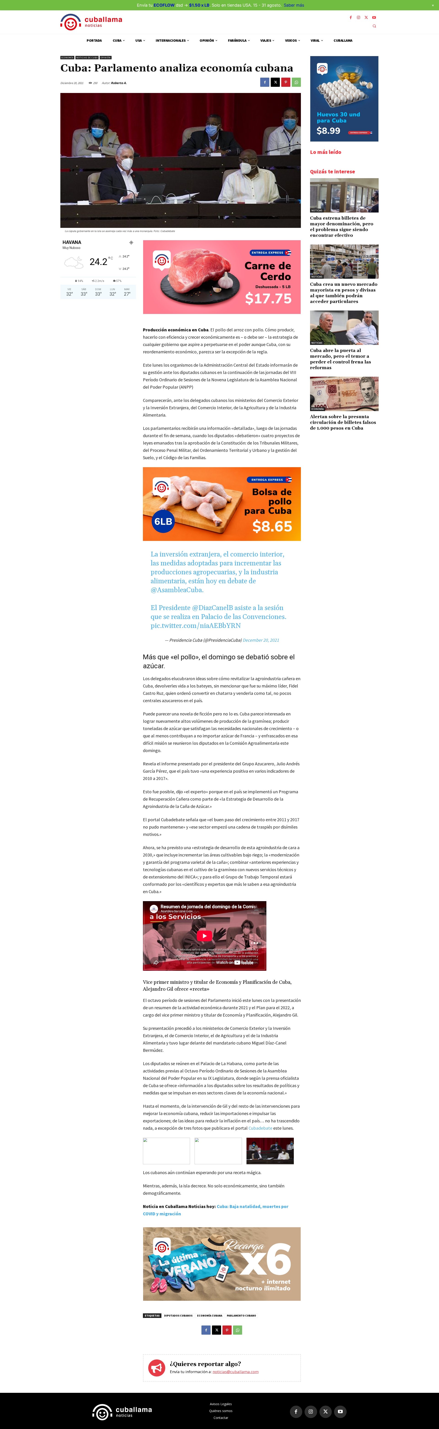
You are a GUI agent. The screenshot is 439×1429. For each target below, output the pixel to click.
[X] (366, 17)
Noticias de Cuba (87, 57)
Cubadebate (260, 1128)
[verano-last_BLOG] (222, 1299)
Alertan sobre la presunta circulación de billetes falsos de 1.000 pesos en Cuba (343, 422)
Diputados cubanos (178, 1315)
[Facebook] (350, 17)
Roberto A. (119, 83)
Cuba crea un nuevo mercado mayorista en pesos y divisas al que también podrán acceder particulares (343, 293)
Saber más (294, 5)
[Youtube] (374, 17)
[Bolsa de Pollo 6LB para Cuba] (222, 504)
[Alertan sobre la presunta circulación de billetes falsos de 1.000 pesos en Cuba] (344, 394)
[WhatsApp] (296, 82)
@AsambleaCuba (176, 590)
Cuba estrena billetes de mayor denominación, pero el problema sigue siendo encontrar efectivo (341, 226)
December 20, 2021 (261, 640)
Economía (67, 57)
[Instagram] (358, 17)
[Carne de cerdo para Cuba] (222, 313)
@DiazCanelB (212, 608)
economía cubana (209, 1315)
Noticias (316, 210)
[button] (374, 26)
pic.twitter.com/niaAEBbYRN (196, 626)
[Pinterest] (285, 82)
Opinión (106, 57)
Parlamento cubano (241, 1315)
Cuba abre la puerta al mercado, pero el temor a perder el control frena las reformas (340, 359)
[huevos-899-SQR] (344, 140)
